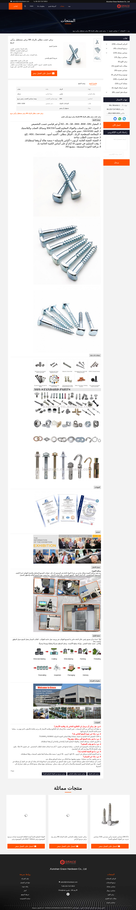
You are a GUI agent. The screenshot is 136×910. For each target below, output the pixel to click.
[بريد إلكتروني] (115, 118)
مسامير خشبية (113, 31)
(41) (119, 66)
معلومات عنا (41, 6)
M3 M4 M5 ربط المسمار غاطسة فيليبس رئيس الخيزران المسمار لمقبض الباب (26, 838)
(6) (122, 61)
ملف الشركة (25, 878)
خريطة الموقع (25, 894)
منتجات (62, 6)
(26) (120, 70)
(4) (119, 75)
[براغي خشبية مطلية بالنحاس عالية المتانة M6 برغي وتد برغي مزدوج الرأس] (110, 815)
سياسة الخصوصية (25, 898)
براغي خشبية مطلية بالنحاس (77, 774)
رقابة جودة (25, 886)
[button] (126, 820)
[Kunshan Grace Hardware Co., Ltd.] (123, 6)
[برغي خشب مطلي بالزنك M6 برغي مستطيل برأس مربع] (74, 55)
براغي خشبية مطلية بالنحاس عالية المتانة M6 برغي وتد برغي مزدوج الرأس (111, 838)
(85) (119, 92)
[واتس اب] (120, 119)
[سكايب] (124, 118)
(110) (121, 83)
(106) (120, 79)
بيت (69, 6)
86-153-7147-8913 (41, 1)
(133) (120, 53)
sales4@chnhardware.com (21, 1)
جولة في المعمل (25, 882)
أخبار (25, 890)
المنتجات (122, 31)
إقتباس (16, 6)
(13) (120, 57)
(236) (119, 44)
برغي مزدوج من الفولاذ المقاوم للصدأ (54, 774)
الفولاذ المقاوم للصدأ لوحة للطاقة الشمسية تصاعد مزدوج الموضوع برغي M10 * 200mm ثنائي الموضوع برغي (68, 838)
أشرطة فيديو (52, 6)
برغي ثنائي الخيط (94, 774)
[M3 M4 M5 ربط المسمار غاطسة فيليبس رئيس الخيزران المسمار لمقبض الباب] (26, 815)
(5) (119, 88)
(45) (120, 48)
